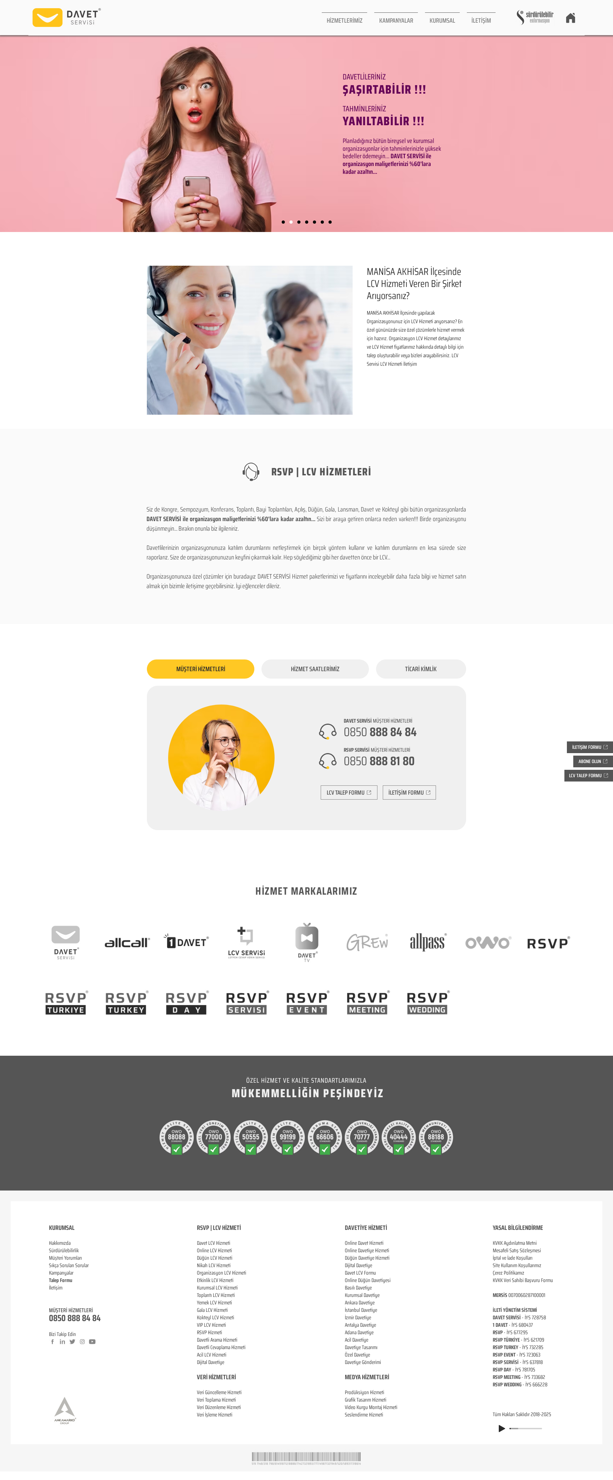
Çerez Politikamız (508, 1273)
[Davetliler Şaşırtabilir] (291, 222)
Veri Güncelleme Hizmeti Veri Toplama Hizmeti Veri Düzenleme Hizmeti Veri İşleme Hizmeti (219, 1403)
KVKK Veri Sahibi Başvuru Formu (523, 1280)
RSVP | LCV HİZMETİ (219, 1228)
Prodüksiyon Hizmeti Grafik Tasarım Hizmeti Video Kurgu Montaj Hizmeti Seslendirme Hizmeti (371, 1403)
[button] (344, 17)
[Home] (570, 18)
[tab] (200, 669)
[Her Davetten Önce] (283, 222)
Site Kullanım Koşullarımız (517, 1265)
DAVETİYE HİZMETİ (366, 1228)
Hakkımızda (60, 1243)
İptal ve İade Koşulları (512, 1258)
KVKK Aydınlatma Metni (515, 1243)
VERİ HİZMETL (212, 1377)
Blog (53, 1295)
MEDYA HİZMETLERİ (367, 1377)
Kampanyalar (61, 1273)
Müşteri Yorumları (65, 1258)
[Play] (502, 1428)
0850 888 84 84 (75, 1318)
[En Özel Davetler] (330, 222)
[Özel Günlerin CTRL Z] (314, 222)
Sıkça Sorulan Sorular (69, 1265)
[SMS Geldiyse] (306, 222)
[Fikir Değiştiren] (322, 222)
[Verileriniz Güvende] (298, 222)
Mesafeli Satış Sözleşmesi (517, 1250)
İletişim (55, 1287)
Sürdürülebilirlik (64, 1250)
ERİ (232, 1377)
